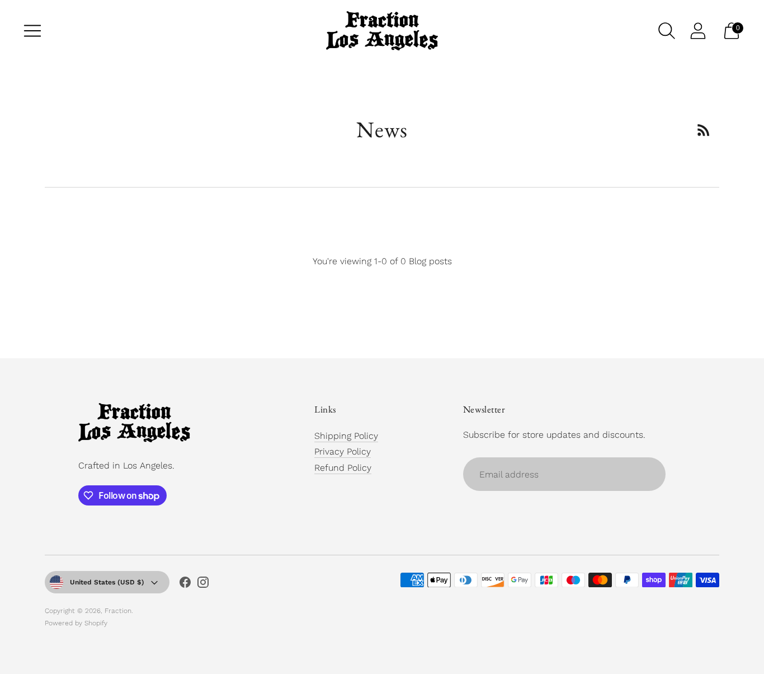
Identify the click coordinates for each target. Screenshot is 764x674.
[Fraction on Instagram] (203, 584)
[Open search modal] (666, 30)
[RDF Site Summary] (703, 130)
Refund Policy (342, 467)
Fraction (118, 611)
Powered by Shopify (76, 623)
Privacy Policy (342, 451)
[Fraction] (382, 30)
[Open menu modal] (32, 30)
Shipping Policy (346, 435)
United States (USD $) (107, 582)
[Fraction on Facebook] (185, 584)
